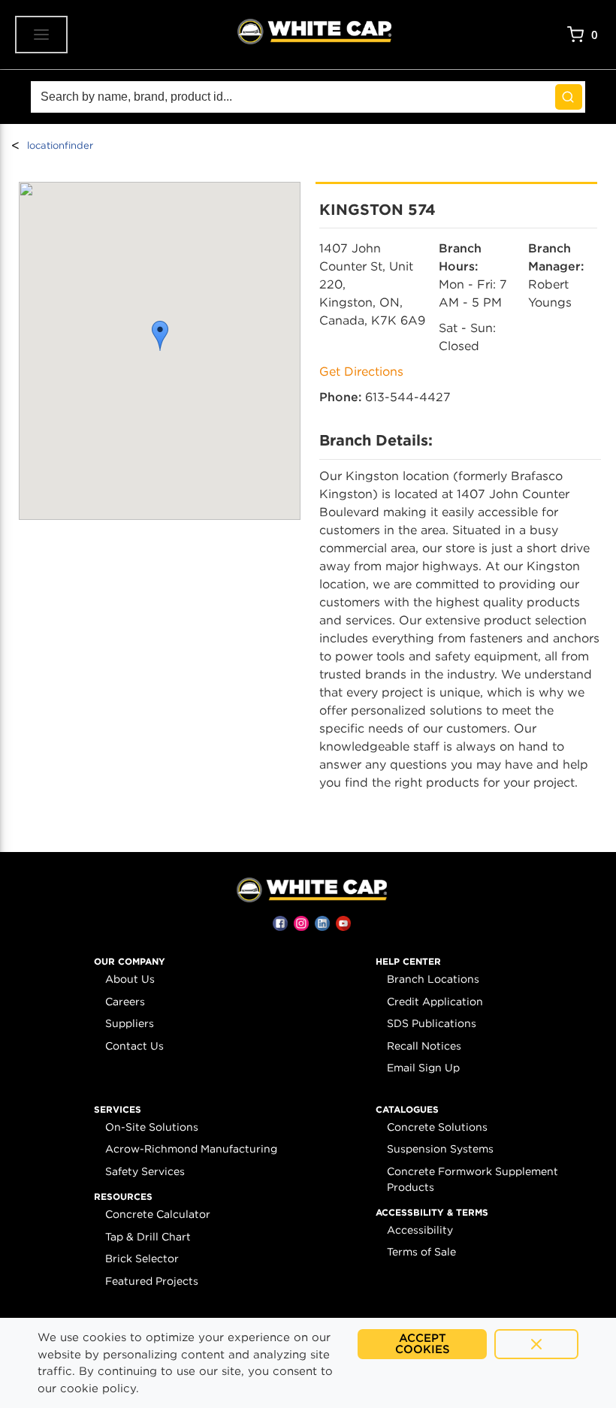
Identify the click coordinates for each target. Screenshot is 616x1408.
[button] (160, 336)
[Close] (536, 1344)
